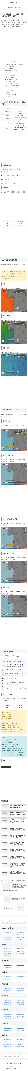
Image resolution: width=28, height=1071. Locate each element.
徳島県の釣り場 (7, 1028)
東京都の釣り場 (20, 951)
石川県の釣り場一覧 (7, 767)
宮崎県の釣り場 (20, 1042)
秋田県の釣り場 (20, 932)
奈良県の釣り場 (20, 1002)
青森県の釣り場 (7, 935)
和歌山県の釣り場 (20, 1004)
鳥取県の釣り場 (7, 1014)
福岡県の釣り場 (7, 1039)
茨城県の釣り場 (7, 948)
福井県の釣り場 (20, 976)
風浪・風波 (10, 90)
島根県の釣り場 (7, 1016)
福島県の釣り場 (20, 937)
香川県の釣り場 (7, 1030)
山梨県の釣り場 (7, 967)
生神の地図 (10, 68)
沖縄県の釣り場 (20, 1046)
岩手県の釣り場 (7, 937)
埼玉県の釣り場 (7, 955)
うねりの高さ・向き (12, 83)
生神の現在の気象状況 (11, 70)
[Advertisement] (14, 43)
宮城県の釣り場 (7, 939)
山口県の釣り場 (20, 1016)
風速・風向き (10, 77)
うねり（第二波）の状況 (13, 85)
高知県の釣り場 (20, 1030)
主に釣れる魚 (10, 66)
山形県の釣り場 (20, 935)
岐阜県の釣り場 (7, 988)
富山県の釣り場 (7, 976)
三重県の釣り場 (20, 990)
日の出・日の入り (11, 94)
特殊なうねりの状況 (12, 88)
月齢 (8, 96)
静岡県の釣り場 (7, 990)
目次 (12, 61)
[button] (25, 922)
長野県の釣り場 (20, 965)
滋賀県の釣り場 (7, 1000)
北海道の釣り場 (7, 932)
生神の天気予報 (10, 92)
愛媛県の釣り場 (20, 1028)
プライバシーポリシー (20, 1066)
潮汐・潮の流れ (11, 75)
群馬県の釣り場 (7, 953)
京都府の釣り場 (7, 1002)
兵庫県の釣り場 (20, 1000)
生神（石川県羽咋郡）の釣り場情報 (14, 64)
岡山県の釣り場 (7, 1018)
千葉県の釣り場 (20, 948)
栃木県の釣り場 (7, 951)
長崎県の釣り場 (7, 1044)
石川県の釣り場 (7, 979)
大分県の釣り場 (20, 1039)
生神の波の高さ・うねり (12, 79)
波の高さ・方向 (11, 81)
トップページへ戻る (7, 1066)
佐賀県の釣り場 (7, 1042)
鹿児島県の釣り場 (20, 1044)
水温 (8, 72)
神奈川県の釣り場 (20, 953)
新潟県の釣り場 (7, 965)
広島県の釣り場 (20, 1014)
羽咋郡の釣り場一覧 (18, 767)
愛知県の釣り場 (20, 988)
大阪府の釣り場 (7, 1004)
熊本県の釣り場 (7, 1046)
